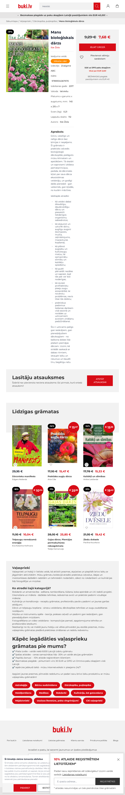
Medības (43, 693)
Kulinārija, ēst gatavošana (88, 693)
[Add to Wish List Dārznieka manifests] (15, 465)
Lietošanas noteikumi (74, 774)
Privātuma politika (98, 740)
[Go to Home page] (25, 6)
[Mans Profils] (108, 6)
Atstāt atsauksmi (100, 381)
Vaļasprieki (25, 21)
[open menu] (8, 6)
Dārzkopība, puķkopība (45, 21)
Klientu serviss (77, 740)
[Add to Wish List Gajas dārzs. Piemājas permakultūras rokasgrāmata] (51, 528)
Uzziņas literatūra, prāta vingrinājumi (58, 700)
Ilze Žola (55, 47)
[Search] (97, 6)
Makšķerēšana (23, 693)
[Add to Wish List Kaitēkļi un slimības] (87, 465)
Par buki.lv (11, 740)
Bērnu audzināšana (46, 685)
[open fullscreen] (27, 61)
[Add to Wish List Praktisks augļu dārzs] (51, 465)
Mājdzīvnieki (22, 700)
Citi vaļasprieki (94, 700)
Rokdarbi (61, 693)
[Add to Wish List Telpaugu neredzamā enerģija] (15, 528)
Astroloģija (21, 685)
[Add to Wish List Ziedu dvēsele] (87, 528)
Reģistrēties (107, 781)
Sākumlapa (12, 21)
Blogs (115, 740)
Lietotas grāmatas (56, 740)
